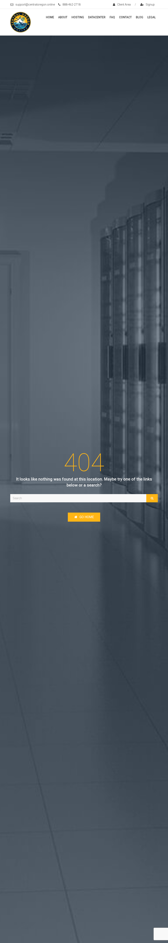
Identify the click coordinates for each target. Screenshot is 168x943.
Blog (139, 17)
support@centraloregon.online (35, 4)
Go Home (86, 517)
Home (50, 17)
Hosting (78, 17)
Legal (151, 17)
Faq (112, 17)
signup (150, 4)
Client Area (124, 4)
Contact (125, 17)
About (62, 17)
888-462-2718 (71, 4)
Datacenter (97, 17)
